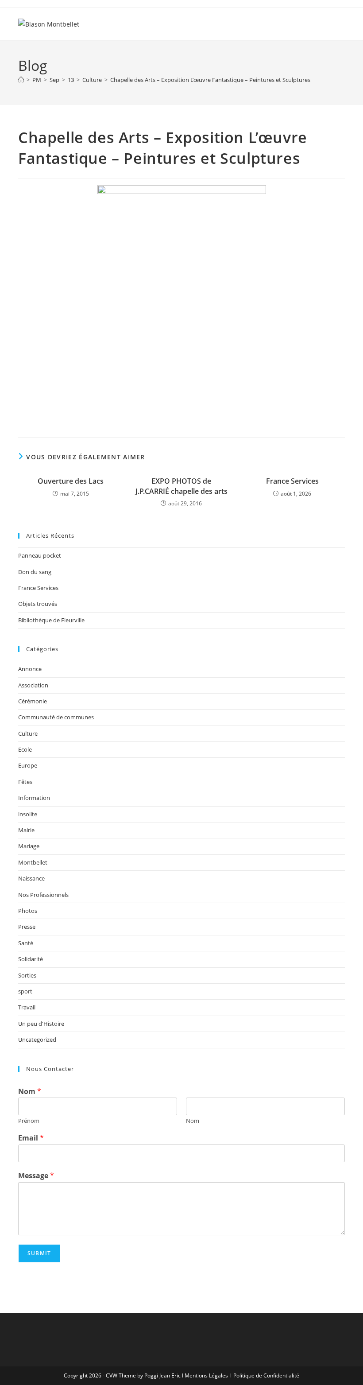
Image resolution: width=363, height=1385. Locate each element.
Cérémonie (32, 701)
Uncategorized (37, 1040)
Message (36, 1175)
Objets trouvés (37, 604)
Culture (28, 733)
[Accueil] (21, 80)
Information (34, 798)
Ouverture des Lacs (71, 481)
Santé (25, 943)
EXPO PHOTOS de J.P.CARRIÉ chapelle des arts (181, 486)
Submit (39, 1253)
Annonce (30, 669)
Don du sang (34, 572)
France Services (292, 481)
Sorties (27, 975)
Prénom (28, 1121)
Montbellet (32, 862)
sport (25, 991)
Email (31, 1138)
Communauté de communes (56, 717)
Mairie (26, 830)
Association (33, 685)
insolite (27, 814)
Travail (26, 1007)
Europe (27, 765)
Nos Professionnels (43, 895)
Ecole (25, 749)
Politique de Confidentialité (266, 1375)
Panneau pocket (39, 555)
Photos (27, 911)
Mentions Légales (206, 1375)
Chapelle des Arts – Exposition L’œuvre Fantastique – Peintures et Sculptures (210, 80)
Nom (29, 1091)
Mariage (28, 846)
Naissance (31, 878)
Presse (26, 927)
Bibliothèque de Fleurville (51, 620)
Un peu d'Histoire (41, 1024)
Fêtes (25, 782)
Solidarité (30, 959)
